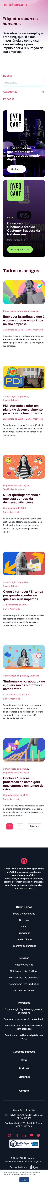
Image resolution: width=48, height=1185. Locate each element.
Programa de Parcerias (24, 945)
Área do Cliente (24, 939)
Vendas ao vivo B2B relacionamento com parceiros (24, 1027)
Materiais (24, 1076)
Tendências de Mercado (14, 489)
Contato (24, 1090)
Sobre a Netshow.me (24, 913)
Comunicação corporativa (15, 311)
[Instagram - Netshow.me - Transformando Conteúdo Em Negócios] (10, 1135)
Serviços (24, 958)
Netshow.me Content (24, 990)
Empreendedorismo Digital (16, 485)
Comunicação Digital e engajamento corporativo (24, 1011)
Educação (34, 311)
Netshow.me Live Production (24, 984)
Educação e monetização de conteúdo (24, 1019)
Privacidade (24, 933)
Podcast (24, 1068)
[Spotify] (38, 1135)
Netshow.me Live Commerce (24, 977)
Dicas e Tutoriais (11, 400)
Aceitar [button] (24, 1180)
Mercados (24, 1002)
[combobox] (24, 82)
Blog (24, 1060)
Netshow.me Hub (24, 964)
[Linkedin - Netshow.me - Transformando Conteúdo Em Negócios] (24, 1135)
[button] (43, 92)
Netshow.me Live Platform (24, 971)
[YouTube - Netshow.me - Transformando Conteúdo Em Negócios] (31, 1135)
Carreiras (24, 920)
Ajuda (24, 926)
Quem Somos (24, 907)
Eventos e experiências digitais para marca (24, 1037)
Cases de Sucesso (24, 1051)
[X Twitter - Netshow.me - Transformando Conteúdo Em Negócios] (17, 1135)
